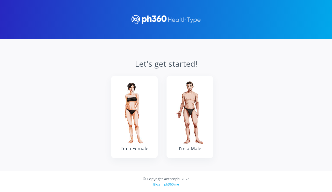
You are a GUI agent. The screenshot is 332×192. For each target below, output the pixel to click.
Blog (156, 184)
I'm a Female (134, 148)
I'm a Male (190, 148)
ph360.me (171, 184)
